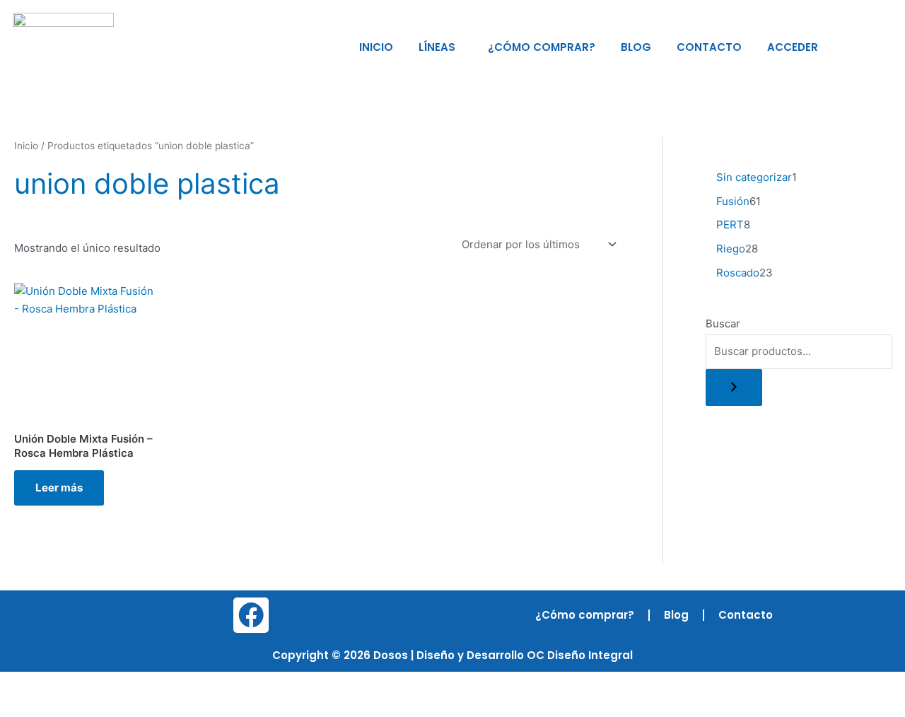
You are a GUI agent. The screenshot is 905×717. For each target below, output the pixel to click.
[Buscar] (734, 387)
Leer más (59, 487)
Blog (636, 47)
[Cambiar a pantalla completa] (66, 683)
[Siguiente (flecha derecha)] (66, 706)
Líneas (437, 47)
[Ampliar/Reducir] (21, 683)
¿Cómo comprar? (541, 47)
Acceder (792, 47)
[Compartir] (111, 683)
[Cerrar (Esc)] (157, 683)
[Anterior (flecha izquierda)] (21, 706)
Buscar (723, 323)
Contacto (709, 47)
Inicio (376, 47)
